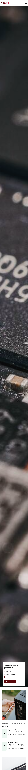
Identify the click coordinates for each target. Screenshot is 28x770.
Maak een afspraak (10, 681)
